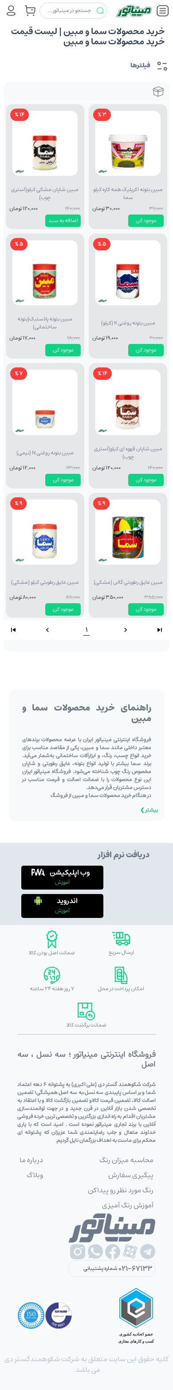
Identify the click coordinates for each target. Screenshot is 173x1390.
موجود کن (146, 220)
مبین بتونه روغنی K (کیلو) (128, 323)
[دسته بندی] (162, 10)
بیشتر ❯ (149, 810)
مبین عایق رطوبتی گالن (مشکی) (128, 582)
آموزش (62, 882)
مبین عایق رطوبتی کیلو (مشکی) (45, 582)
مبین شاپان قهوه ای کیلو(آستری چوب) (128, 452)
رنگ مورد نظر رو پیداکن (120, 1190)
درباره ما (31, 1160)
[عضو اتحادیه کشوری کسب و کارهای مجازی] (136, 1315)
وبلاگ (35, 1175)
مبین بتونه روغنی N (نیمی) (45, 452)
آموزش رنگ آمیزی (127, 1205)
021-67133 (135, 1268)
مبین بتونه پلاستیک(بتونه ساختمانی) (44, 323)
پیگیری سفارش (130, 1175)
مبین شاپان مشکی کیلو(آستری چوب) (45, 193)
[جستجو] (100, 11)
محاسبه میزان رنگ (126, 1160)
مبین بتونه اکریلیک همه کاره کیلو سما (128, 193)
